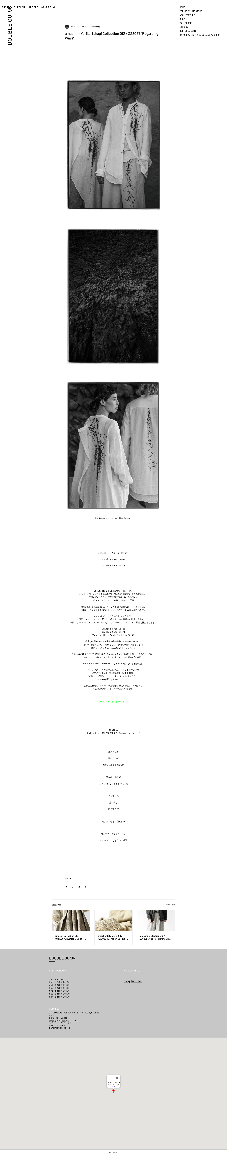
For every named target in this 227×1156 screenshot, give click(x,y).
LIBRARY (183, 27)
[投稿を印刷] (85, 887)
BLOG (182, 19)
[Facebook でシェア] (66, 887)
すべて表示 (170, 905)
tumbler (136, 981)
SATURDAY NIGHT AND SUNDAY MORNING (188, 34)
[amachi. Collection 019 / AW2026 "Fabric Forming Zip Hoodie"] (156, 920)
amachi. (69, 878)
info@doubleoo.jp (59, 1028)
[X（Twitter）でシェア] (72, 887)
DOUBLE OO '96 (9, 25)
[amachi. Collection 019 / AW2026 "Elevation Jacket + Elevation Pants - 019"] (71, 920)
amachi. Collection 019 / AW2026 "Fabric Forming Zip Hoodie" (154, 937)
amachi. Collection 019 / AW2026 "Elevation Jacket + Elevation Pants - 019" (69, 937)
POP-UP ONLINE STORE (188, 11)
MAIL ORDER (185, 23)
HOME (182, 7)
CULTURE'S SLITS (188, 30)
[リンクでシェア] (79, 887)
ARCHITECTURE (187, 15)
